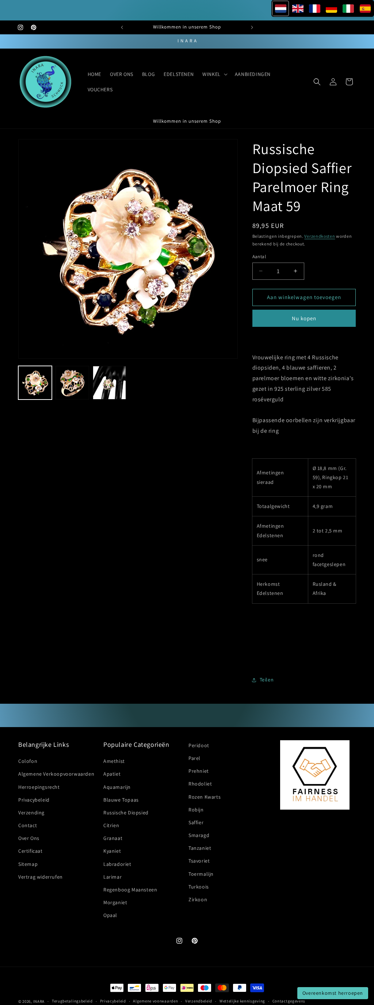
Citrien (111, 825)
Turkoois (198, 886)
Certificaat (30, 851)
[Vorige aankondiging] (122, 27)
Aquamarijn (117, 787)
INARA (39, 1001)
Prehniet (198, 771)
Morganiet (115, 902)
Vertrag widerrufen (40, 877)
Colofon (27, 761)
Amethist (114, 761)
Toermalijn (201, 874)
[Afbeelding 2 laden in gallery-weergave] (72, 383)
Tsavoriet (199, 860)
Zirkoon (197, 899)
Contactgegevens (289, 1001)
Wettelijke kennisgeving (242, 1001)
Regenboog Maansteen (130, 889)
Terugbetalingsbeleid (72, 1001)
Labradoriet (117, 864)
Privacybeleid (34, 799)
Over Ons (28, 838)
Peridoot (198, 745)
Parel (194, 758)
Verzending (31, 812)
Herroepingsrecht (39, 787)
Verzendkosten (319, 236)
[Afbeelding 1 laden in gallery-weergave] (35, 383)
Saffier (195, 822)
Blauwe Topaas (121, 799)
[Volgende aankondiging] (252, 27)
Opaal (110, 915)
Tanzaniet (199, 848)
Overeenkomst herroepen (332, 993)
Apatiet (112, 774)
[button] (214, 74)
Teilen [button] (267, 679)
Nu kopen (304, 318)
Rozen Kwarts (204, 797)
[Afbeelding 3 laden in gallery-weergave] (109, 383)
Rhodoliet (200, 783)
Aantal (259, 256)
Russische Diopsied (126, 812)
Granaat (112, 838)
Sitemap (28, 864)
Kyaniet (112, 851)
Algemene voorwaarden (155, 1001)
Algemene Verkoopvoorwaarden (56, 774)
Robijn (196, 809)
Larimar (112, 877)
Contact (27, 825)
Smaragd (198, 835)
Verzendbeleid (198, 1001)
